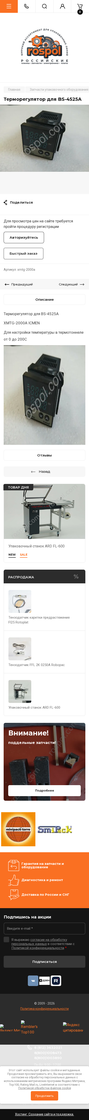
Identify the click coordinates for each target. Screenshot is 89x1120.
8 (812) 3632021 (48, 1047)
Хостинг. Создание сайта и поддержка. (44, 1114)
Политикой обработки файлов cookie (44, 1088)
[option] (44, 149)
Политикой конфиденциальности (37, 948)
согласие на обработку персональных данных (39, 942)
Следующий (68, 284)
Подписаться (44, 961)
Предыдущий (22, 284)
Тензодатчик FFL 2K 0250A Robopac (36, 665)
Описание (44, 299)
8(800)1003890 (48, 1058)
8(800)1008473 (48, 1053)
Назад (44, 471)
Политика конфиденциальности (44, 1009)
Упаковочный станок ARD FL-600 (36, 546)
